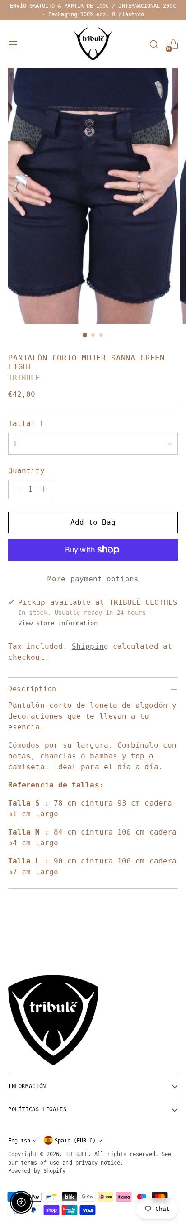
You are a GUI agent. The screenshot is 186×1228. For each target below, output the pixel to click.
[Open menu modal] (13, 44)
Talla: (26, 423)
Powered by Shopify (36, 1170)
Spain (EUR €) (75, 1140)
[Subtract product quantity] (17, 489)
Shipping (90, 646)
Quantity (26, 470)
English (19, 1140)
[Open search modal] (153, 44)
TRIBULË (24, 378)
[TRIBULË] (93, 44)
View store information (58, 623)
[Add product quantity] (44, 489)
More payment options (93, 579)
